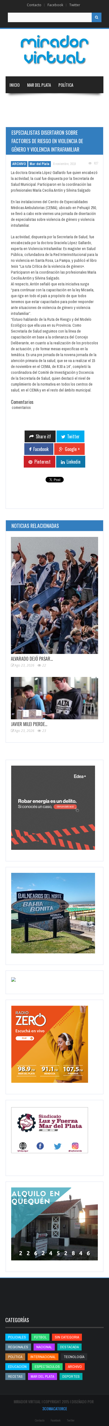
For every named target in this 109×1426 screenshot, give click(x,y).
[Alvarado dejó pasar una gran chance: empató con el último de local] (54, 595)
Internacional (72, 102)
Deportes (43, 118)
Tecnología (74, 118)
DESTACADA (69, 1347)
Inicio (15, 85)
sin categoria (67, 1337)
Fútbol (40, 1337)
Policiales (17, 1337)
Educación (19, 118)
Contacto (34, 5)
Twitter (74, 5)
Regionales (19, 102)
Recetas (15, 1376)
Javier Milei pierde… (29, 724)
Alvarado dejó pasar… (32, 658)
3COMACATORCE (54, 1408)
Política (65, 85)
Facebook (55, 5)
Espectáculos (47, 1366)
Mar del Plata (39, 85)
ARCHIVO (19, 164)
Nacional (44, 102)
